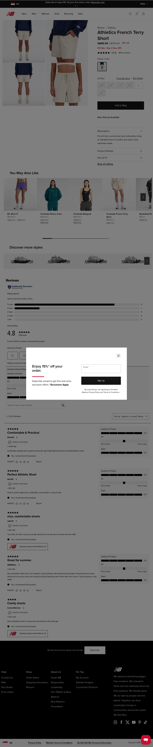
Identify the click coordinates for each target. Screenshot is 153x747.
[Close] (118, 356)
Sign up (101, 380)
